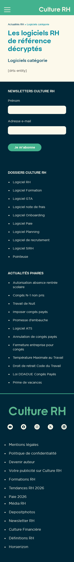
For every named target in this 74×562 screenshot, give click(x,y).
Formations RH (22, 479)
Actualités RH (16, 24)
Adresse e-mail (19, 121)
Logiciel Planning (26, 232)
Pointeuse (20, 257)
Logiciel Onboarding (29, 215)
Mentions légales (23, 444)
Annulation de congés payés (35, 337)
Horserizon (18, 546)
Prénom (14, 101)
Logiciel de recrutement (31, 240)
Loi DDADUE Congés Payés (34, 374)
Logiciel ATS (22, 328)
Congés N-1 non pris (28, 295)
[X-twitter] (50, 426)
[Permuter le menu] (8, 10)
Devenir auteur (22, 462)
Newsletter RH (22, 520)
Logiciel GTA (23, 199)
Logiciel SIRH (23, 248)
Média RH (17, 503)
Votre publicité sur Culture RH (35, 470)
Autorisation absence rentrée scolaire (35, 285)
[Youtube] (10, 426)
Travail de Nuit (24, 303)
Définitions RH (21, 538)
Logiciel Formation (27, 190)
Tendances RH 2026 (26, 488)
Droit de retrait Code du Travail (37, 366)
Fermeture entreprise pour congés (33, 347)
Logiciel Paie (22, 223)
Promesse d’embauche (30, 320)
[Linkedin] (64, 426)
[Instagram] (37, 426)
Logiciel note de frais (29, 207)
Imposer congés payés (30, 312)
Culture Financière (25, 529)
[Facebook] (23, 426)
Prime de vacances (27, 382)
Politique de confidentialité (32, 453)
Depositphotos (22, 512)
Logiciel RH (22, 182)
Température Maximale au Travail (38, 357)
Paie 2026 (18, 496)
